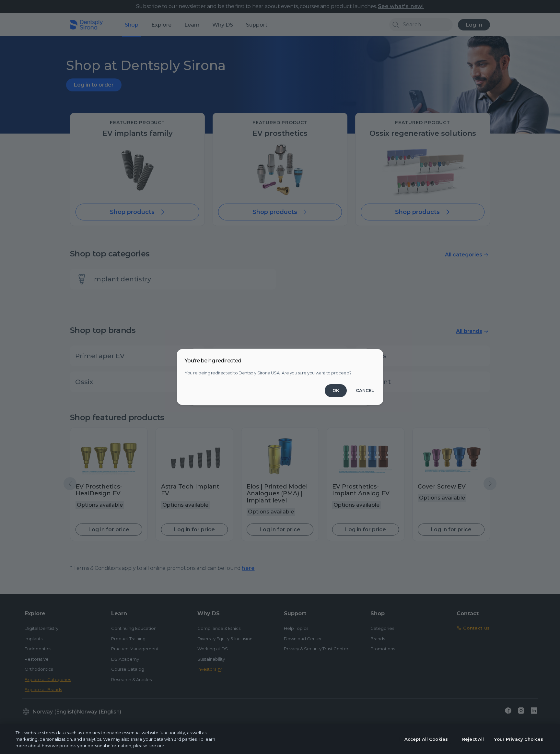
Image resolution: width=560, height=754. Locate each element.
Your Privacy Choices (518, 739)
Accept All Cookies (426, 739)
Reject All (473, 739)
